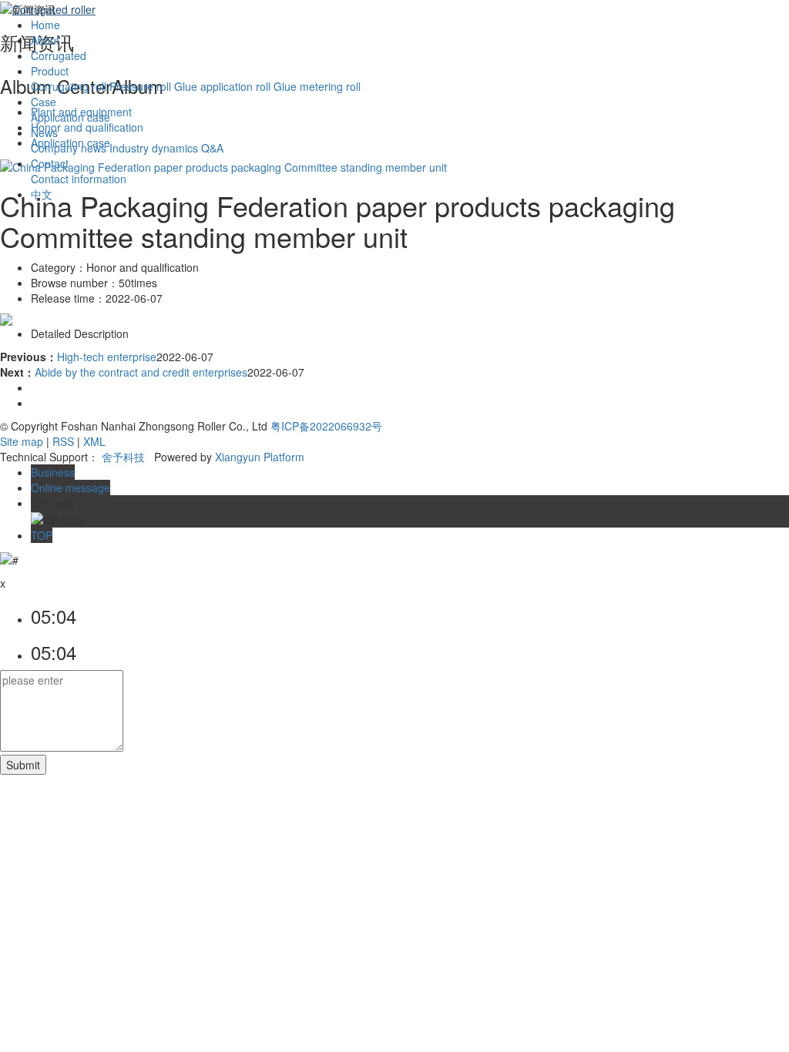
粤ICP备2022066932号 (326, 426)
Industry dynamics (153, 148)
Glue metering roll (317, 86)
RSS (63, 441)
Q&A (212, 148)
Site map (21, 441)
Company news (68, 148)
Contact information (78, 178)
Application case (70, 117)
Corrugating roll (68, 86)
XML (94, 441)
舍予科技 (123, 456)
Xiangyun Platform (259, 456)
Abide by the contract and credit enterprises (141, 372)
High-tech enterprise (106, 356)
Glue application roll (222, 86)
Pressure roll (140, 86)
